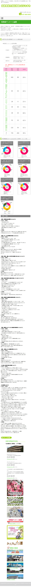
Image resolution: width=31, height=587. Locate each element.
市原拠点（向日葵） (11, 579)
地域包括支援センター (6, 128)
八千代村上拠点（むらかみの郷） (15, 562)
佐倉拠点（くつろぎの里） (12, 567)
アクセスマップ (10, 459)
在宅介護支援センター (6, 120)
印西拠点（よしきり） (11, 573)
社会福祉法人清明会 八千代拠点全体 (6, 77)
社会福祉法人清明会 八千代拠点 (15, 6)
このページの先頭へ (6, 438)
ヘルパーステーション (6, 113)
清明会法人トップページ (13, 554)
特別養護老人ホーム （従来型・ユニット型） (6, 91)
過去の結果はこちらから (15, 523)
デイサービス (6, 107)
